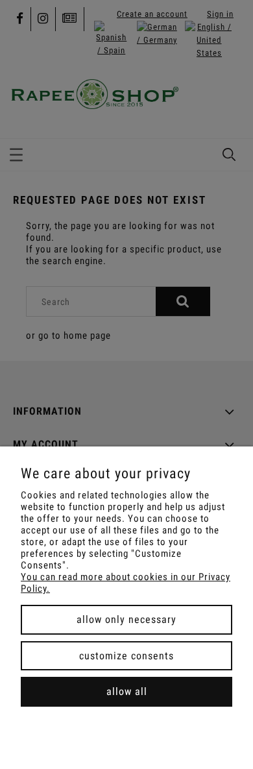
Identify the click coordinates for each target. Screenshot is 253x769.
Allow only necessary (126, 619)
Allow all (126, 691)
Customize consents (126, 656)
